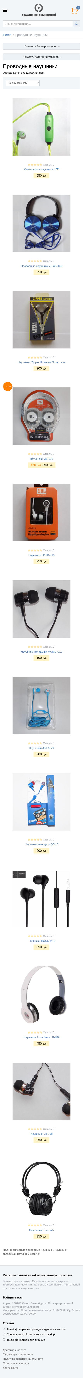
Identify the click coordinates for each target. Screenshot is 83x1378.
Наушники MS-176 (41, 458)
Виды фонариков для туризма (26, 1339)
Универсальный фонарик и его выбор (31, 1334)
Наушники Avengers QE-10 (41, 844)
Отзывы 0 (48, 164)
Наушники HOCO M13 (41, 940)
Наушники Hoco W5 (41, 1230)
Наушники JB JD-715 (41, 555)
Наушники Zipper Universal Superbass (41, 362)
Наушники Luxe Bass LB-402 (41, 1037)
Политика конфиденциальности (23, 1358)
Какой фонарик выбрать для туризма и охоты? (36, 1329)
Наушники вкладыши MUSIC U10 (41, 651)
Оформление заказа (16, 1363)
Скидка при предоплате (18, 1354)
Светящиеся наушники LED (41, 169)
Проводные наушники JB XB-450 (41, 265)
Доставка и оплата (14, 1349)
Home (7, 35)
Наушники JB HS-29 (41, 747)
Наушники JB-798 (41, 1133)
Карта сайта (10, 1367)
